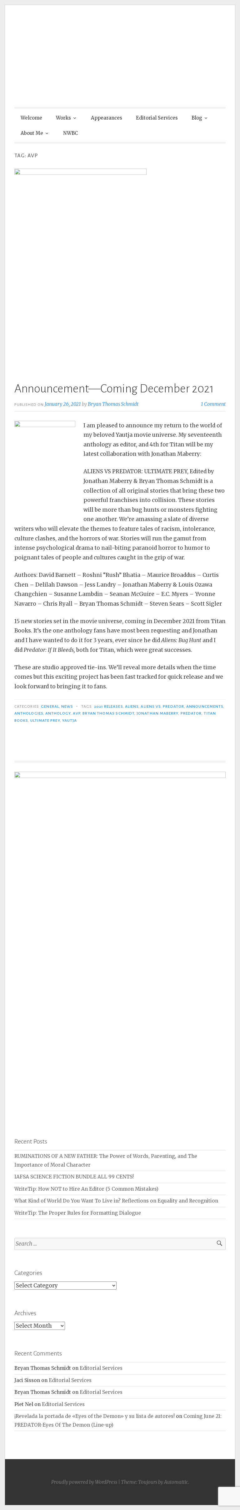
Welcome (31, 118)
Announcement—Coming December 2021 (114, 388)
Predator (191, 713)
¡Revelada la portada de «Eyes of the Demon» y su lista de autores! (94, 1416)
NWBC (70, 133)
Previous (22, 943)
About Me (32, 133)
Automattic (176, 1482)
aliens (131, 706)
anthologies (28, 713)
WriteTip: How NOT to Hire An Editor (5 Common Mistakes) (86, 1189)
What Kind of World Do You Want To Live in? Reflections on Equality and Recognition (116, 1201)
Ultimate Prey (45, 720)
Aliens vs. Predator (162, 706)
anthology (58, 713)
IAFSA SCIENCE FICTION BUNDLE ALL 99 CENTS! (74, 1177)
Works (63, 118)
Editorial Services (157, 118)
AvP (76, 713)
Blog (197, 118)
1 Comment (213, 404)
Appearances (106, 118)
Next (217, 943)
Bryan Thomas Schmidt (113, 404)
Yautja (69, 720)
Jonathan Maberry (157, 713)
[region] (120, 945)
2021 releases (108, 706)
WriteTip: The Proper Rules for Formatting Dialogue (77, 1213)
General (50, 706)
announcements (204, 706)
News (67, 706)
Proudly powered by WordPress (84, 1482)
